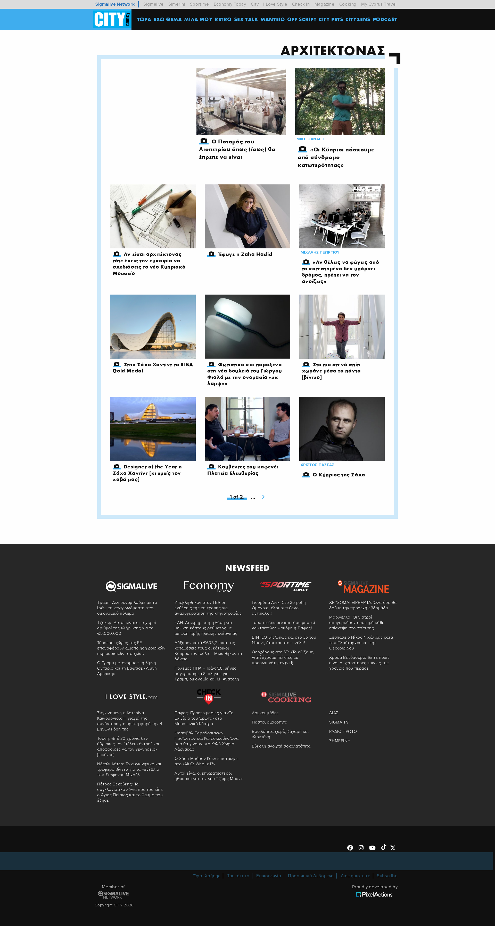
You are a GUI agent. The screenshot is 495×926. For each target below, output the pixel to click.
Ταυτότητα (238, 876)
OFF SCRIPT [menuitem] (301, 19)
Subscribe (387, 876)
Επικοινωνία (268, 876)
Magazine (325, 4)
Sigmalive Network (115, 4)
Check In (301, 4)
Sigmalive (153, 4)
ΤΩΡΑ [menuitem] (144, 19)
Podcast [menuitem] (385, 19)
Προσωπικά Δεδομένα (311, 876)
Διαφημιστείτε (355, 876)
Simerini (176, 4)
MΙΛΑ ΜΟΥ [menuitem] (198, 19)
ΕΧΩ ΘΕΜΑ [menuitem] (168, 19)
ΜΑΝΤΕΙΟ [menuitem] (272, 19)
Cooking (348, 4)
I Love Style (275, 4)
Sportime (199, 4)
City (255, 4)
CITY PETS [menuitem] (331, 19)
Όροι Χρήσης (206, 876)
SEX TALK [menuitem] (246, 19)
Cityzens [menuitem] (357, 19)
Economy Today (230, 4)
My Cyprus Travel (379, 4)
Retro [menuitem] (223, 19)
